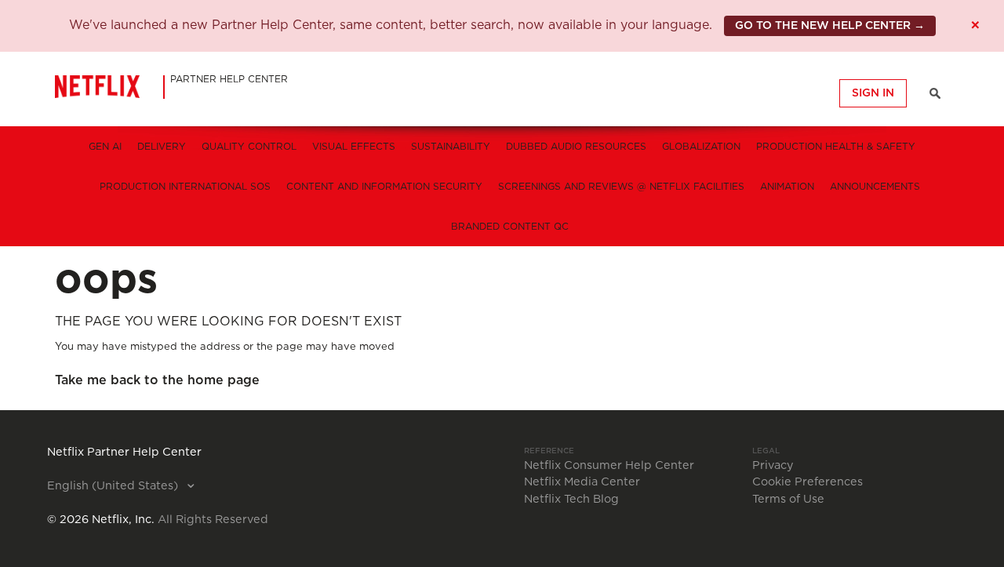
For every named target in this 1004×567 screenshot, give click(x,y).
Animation (787, 186)
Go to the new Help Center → (830, 25)
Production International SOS (185, 186)
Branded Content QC (510, 226)
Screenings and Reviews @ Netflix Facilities (621, 186)
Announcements (875, 186)
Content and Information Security (384, 186)
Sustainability (450, 146)
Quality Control (249, 146)
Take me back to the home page (157, 380)
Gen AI (105, 146)
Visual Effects (353, 146)
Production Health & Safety (835, 146)
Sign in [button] (873, 93)
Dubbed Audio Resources (576, 146)
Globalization (701, 146)
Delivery (161, 146)
